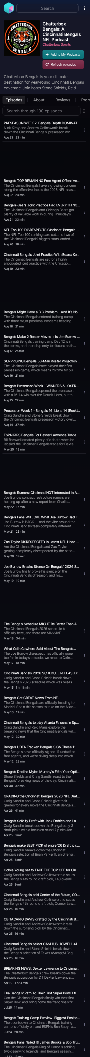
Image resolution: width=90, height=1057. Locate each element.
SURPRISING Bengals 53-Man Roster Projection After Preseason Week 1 (42, 361)
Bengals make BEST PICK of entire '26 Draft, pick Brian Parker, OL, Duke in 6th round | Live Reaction (42, 845)
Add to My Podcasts (65, 54)
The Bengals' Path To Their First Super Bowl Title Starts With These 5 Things (42, 993)
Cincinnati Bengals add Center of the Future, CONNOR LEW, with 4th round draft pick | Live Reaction (42, 895)
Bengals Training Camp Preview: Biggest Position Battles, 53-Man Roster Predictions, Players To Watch (42, 1018)
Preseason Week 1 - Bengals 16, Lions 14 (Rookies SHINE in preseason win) (42, 410)
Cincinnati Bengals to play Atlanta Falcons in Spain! (42, 722)
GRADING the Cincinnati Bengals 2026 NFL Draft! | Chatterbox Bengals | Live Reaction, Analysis (42, 796)
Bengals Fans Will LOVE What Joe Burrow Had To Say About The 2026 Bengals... (42, 517)
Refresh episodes (63, 64)
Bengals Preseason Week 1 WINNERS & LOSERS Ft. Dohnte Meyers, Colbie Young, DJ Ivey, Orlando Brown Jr (42, 386)
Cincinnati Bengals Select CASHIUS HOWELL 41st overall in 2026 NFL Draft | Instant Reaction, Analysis (42, 944)
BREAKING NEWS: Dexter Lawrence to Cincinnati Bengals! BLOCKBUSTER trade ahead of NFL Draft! (42, 968)
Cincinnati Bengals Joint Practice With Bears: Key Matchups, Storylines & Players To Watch (42, 254)
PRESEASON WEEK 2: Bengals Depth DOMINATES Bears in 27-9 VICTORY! (42, 123)
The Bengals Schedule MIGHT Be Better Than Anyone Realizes (42, 624)
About (38, 99)
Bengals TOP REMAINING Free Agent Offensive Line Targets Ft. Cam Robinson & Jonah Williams (42, 180)
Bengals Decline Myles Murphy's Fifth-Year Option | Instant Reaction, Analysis (42, 771)
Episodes (14, 99)
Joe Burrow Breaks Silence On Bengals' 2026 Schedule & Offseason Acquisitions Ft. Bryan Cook (42, 566)
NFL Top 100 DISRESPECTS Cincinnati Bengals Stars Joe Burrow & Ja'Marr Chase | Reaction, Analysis (42, 230)
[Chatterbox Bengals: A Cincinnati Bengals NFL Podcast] (22, 45)
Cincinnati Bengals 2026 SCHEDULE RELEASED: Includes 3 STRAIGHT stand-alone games (42, 673)
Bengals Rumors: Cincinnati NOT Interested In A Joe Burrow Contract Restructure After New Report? (42, 492)
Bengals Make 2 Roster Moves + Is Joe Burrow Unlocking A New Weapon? (42, 336)
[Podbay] (9, 11)
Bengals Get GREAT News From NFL (32, 698)
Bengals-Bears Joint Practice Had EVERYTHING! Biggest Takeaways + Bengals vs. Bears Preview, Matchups (42, 205)
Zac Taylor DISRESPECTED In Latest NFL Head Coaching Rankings (42, 542)
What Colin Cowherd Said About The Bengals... (40, 648)
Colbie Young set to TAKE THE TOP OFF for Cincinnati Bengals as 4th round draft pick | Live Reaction (42, 870)
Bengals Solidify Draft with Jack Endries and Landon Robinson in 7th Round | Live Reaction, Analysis (42, 821)
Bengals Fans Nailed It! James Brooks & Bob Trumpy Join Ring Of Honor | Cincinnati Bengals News (42, 1042)
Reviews (63, 99)
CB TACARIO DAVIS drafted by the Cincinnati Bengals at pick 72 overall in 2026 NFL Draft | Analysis (42, 919)
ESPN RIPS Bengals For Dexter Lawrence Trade (40, 435)
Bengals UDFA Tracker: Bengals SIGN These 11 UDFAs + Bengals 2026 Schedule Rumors (42, 747)
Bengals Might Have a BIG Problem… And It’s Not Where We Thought (42, 312)
